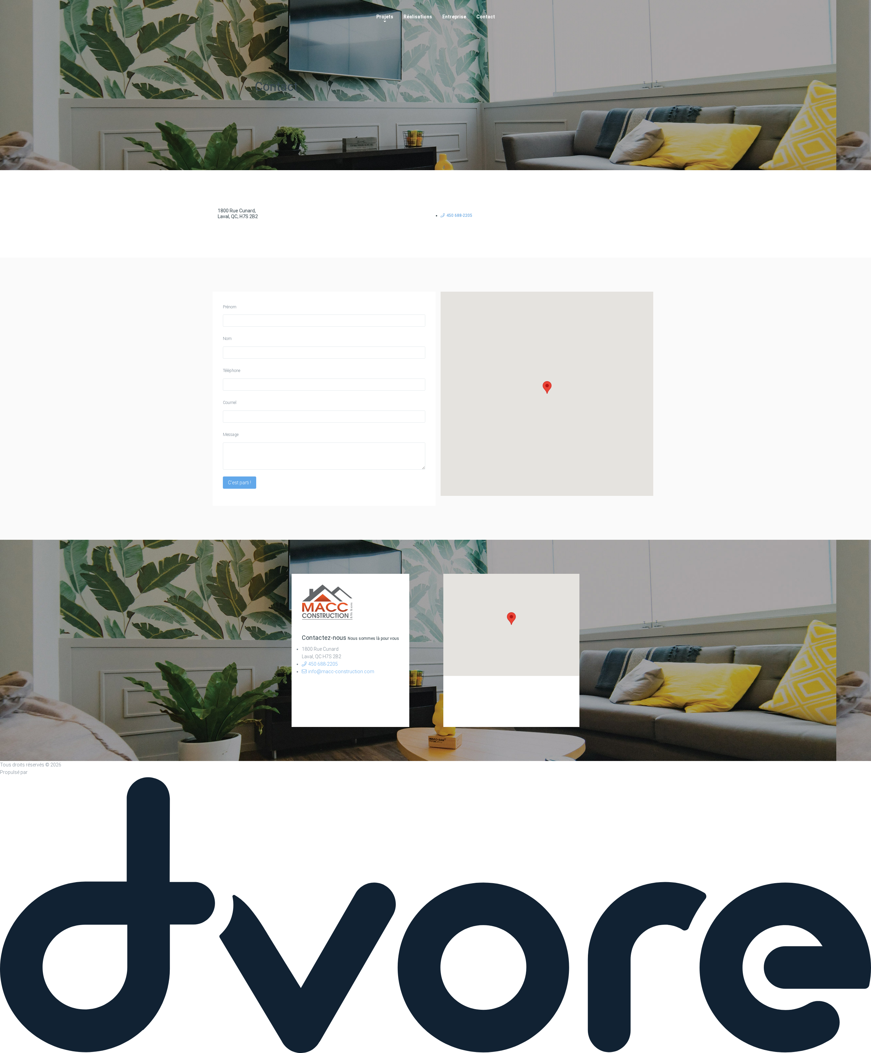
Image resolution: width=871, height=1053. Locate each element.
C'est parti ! (239, 482)
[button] (547, 387)
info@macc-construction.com (341, 671)
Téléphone (231, 370)
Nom (227, 338)
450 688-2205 (459, 215)
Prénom (229, 307)
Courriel (229, 402)
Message (231, 434)
